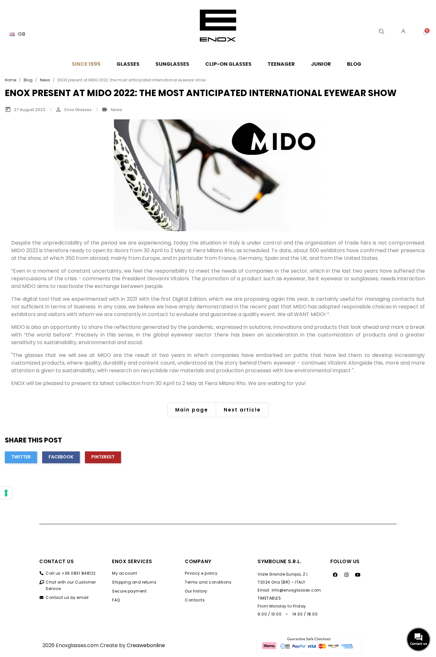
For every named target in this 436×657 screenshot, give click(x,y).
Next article (242, 409)
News (116, 110)
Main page (191, 409)
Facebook (61, 457)
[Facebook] (335, 575)
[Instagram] (346, 575)
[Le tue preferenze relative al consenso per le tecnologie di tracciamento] (6, 493)
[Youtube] (357, 575)
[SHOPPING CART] (425, 32)
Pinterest (103, 457)
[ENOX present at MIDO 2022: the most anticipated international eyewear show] (218, 175)
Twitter (21, 457)
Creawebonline (146, 645)
